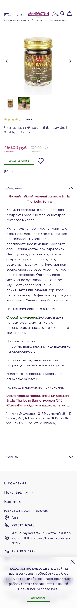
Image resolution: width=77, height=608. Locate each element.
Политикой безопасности (38, 589)
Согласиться (38, 598)
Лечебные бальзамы (16, 20)
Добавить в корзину (19, 161)
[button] (7, 60)
